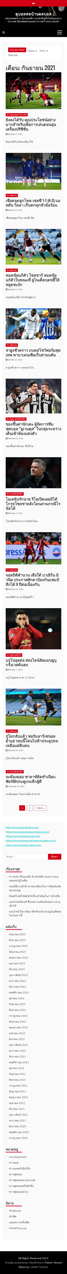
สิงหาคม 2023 (17, 940)
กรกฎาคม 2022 (18, 1015)
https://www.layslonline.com (22, 827)
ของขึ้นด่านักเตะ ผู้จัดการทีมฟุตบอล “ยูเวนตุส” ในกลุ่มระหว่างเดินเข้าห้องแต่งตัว (33, 428)
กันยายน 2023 (17, 934)
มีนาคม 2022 (17, 1039)
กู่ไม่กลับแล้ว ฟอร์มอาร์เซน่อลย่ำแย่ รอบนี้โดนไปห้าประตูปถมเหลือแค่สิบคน (32, 740)
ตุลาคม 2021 (16, 1068)
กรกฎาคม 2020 (18, 1138)
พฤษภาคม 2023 (18, 957)
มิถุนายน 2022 (17, 1021)
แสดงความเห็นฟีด (19, 1222)
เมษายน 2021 (17, 1103)
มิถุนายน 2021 (17, 1091)
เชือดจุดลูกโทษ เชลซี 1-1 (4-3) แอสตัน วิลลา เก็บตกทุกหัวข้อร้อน (33, 202)
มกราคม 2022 (17, 1050)
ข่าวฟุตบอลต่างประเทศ (17, 114)
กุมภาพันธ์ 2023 (18, 975)
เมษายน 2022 (17, 1033)
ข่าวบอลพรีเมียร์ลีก (15, 494)
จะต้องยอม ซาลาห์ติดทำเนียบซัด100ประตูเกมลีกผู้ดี (30, 778)
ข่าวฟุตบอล (12, 195)
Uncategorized (17, 1156)
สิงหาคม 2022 (17, 1010)
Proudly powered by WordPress (24, 1262)
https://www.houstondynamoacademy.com (31, 840)
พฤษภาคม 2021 (18, 1097)
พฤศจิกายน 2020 (19, 1132)
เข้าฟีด (12, 1216)
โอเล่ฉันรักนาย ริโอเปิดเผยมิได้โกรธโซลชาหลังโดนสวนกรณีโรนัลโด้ (33, 503)
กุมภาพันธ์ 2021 (18, 1114)
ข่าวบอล (14, 1162)
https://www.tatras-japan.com (23, 845)
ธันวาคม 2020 (17, 1126)
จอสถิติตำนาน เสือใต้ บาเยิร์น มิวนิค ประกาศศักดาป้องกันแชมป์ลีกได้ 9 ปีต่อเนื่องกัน (32, 579)
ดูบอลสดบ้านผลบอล (33, 13)
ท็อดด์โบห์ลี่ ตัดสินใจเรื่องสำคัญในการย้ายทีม (34, 896)
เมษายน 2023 (17, 963)
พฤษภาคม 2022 (18, 1027)
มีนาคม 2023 (17, 969)
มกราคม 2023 (17, 980)
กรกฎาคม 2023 (18, 946)
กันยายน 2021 (17, 1074)
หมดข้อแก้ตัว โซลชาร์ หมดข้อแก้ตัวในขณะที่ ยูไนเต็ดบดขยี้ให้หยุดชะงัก (33, 279)
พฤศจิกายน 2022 (19, 992)
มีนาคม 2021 (17, 1108)
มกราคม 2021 (17, 1120)
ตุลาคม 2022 (16, 998)
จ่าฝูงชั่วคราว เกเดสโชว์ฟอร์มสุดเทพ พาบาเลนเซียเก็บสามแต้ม (33, 352)
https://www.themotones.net (23, 836)
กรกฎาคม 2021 (18, 1085)
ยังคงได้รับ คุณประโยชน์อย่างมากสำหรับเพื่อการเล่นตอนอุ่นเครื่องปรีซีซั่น (31, 124)
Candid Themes (39, 1267)
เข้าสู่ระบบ (15, 1210)
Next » (41, 808)
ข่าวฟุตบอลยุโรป (14, 655)
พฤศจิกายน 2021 (19, 1062)
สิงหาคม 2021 (17, 1079)
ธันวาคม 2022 (17, 986)
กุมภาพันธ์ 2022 (18, 1044)
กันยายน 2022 (17, 1004)
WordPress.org (17, 1228)
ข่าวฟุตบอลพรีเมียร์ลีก (16, 419)
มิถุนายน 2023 (17, 951)
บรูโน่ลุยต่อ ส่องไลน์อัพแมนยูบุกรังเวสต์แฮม (31, 662)
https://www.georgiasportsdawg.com (27, 831)
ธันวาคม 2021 (17, 1056)
